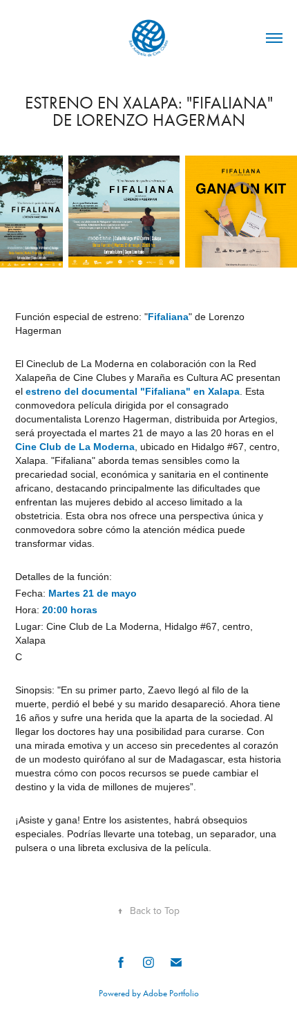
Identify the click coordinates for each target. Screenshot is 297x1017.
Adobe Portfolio (171, 993)
